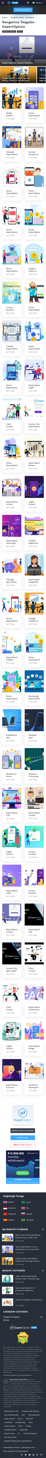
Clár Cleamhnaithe (11, 1415)
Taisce (20, 1419)
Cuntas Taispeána (30, 1433)
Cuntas (28, 1426)
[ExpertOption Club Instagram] (36, 1455)
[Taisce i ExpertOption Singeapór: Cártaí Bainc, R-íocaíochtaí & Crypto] (11, 604)
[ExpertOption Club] (23, 1330)
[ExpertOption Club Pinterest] (40, 1455)
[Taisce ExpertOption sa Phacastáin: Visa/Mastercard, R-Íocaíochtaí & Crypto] (11, 448)
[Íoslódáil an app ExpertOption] (11, 720)
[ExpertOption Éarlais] (34, 448)
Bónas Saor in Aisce (24, 1145)
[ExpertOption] (23, 1124)
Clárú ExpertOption (23, 10)
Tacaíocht (29, 1419)
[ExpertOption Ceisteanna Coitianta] (34, 992)
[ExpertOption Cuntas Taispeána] (34, 798)
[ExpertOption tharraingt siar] (11, 526)
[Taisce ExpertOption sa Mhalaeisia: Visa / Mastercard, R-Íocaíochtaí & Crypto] (11, 681)
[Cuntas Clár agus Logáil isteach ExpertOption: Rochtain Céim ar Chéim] (11, 953)
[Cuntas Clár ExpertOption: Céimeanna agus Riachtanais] (34, 409)
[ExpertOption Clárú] (11, 876)
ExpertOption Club (11, 1411)
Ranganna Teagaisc (9, 31)
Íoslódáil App (20, 1422)
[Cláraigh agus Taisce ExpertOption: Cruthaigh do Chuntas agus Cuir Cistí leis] (11, 565)
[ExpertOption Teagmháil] (34, 565)
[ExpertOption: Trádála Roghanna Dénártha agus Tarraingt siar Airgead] (11, 642)
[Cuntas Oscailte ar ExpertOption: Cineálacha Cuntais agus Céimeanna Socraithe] (34, 137)
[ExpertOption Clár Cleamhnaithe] (11, 798)
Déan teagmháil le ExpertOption (15, 1451)
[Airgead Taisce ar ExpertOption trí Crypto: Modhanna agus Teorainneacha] (34, 254)
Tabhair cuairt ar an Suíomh (23, 1131)
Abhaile (5, 17)
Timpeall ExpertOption (30, 1411)
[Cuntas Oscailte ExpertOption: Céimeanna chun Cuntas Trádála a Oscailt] (34, 837)
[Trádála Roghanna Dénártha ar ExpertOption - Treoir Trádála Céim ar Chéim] (34, 526)
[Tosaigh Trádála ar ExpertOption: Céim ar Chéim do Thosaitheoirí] (34, 604)
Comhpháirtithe (10, 1430)
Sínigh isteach (9, 1426)
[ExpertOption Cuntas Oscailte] (11, 915)
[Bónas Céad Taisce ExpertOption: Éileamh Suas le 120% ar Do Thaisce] (7, 1237)
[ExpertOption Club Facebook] (21, 1455)
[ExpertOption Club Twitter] (24, 1455)
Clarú (20, 1426)
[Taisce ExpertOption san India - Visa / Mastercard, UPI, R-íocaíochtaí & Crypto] (11, 176)
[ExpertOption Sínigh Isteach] (34, 1031)
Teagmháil (24, 1430)
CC (19, 1433)
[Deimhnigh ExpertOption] (34, 681)
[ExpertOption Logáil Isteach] (34, 370)
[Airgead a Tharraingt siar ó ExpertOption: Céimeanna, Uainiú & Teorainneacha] (34, 759)
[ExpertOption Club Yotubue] (28, 1455)
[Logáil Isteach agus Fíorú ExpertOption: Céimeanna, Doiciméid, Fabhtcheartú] (11, 1031)
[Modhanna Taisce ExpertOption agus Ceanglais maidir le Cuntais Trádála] (11, 759)
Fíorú (31, 1422)
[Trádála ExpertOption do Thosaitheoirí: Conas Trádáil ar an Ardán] (11, 331)
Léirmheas (8, 1422)
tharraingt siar (34, 1415)
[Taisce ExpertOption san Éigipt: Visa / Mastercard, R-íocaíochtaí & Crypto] (34, 642)
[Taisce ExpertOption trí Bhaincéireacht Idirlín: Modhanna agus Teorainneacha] (34, 331)
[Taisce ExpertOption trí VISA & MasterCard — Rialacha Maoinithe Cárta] (11, 370)
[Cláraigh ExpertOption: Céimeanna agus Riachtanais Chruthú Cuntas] (11, 137)
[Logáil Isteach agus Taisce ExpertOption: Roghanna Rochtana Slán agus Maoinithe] (34, 487)
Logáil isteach (9, 1419)
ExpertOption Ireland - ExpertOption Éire (19, 1447)
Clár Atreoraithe (10, 1437)
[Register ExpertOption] (23, 1164)
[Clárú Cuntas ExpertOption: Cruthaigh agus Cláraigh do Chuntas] (11, 992)
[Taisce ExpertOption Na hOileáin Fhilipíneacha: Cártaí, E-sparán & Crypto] (34, 215)
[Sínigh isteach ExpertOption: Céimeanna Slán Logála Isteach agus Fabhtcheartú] (11, 98)
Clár (23, 1415)
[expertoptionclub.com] (12, 2)
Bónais (20, 31)
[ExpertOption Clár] (34, 915)
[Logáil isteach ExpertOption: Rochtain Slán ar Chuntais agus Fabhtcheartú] (11, 837)
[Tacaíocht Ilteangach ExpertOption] (34, 1070)
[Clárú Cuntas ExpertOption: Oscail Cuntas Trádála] (34, 953)
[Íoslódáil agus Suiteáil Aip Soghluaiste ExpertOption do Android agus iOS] (34, 720)
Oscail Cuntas (22, 1138)
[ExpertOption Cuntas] (11, 487)
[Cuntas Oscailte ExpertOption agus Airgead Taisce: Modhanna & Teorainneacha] (11, 293)
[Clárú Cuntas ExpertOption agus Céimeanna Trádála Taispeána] (11, 409)
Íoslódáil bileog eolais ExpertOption (18, 1441)
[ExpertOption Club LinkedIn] (32, 1455)
